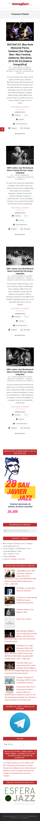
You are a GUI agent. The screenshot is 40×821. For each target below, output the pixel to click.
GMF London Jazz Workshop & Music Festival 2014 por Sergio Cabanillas (20, 170)
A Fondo (29, 276)
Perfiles (29, 278)
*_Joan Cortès (17, 67)
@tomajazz (12, 556)
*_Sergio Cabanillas (21, 175)
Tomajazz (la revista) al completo (20, 280)
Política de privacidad (9, 816)
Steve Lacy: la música (24, 619)
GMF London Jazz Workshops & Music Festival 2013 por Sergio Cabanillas (20, 372)
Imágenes (28, 69)
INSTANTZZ (10, 71)
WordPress (25, 818)
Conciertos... (11, 177)
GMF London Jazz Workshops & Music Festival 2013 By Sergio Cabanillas (20, 271)
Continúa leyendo (20, 107)
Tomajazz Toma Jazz (17, 559)
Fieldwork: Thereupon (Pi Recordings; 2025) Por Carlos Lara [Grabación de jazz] (26, 680)
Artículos (11, 278)
